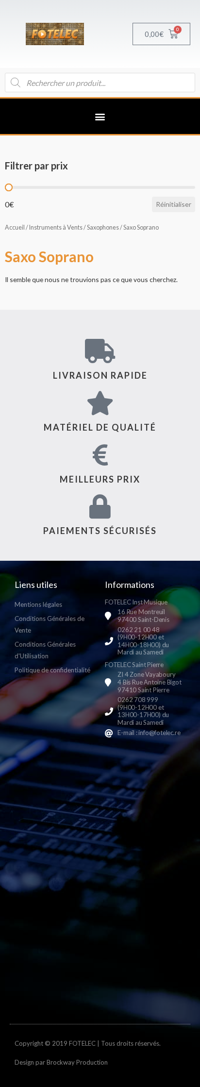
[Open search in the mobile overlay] (100, 82)
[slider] (9, 187)
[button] (100, 116)
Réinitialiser (173, 204)
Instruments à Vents (56, 227)
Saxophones (103, 227)
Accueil (15, 227)
